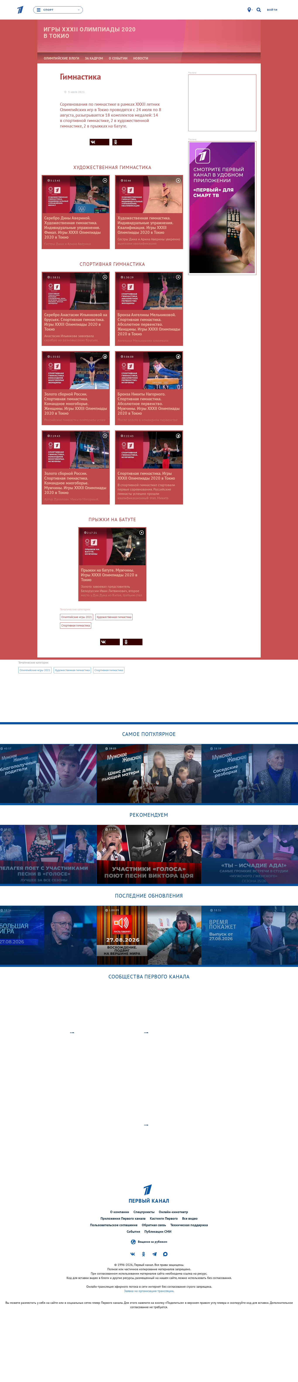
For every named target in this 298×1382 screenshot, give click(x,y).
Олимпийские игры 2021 (76, 617)
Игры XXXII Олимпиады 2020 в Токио (90, 32)
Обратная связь (154, 1225)
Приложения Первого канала (123, 1218)
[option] (149, 773)
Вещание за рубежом (152, 1241)
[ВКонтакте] (99, 142)
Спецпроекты (144, 1212)
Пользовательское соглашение (113, 1225)
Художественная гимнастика (114, 617)
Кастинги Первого (164, 1218)
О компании (119, 1212)
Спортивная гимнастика (75, 625)
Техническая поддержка (189, 1225)
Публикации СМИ (157, 1231)
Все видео (190, 1218)
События (133, 1231)
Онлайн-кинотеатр (173, 1212)
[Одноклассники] (122, 142)
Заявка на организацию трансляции (148, 1291)
